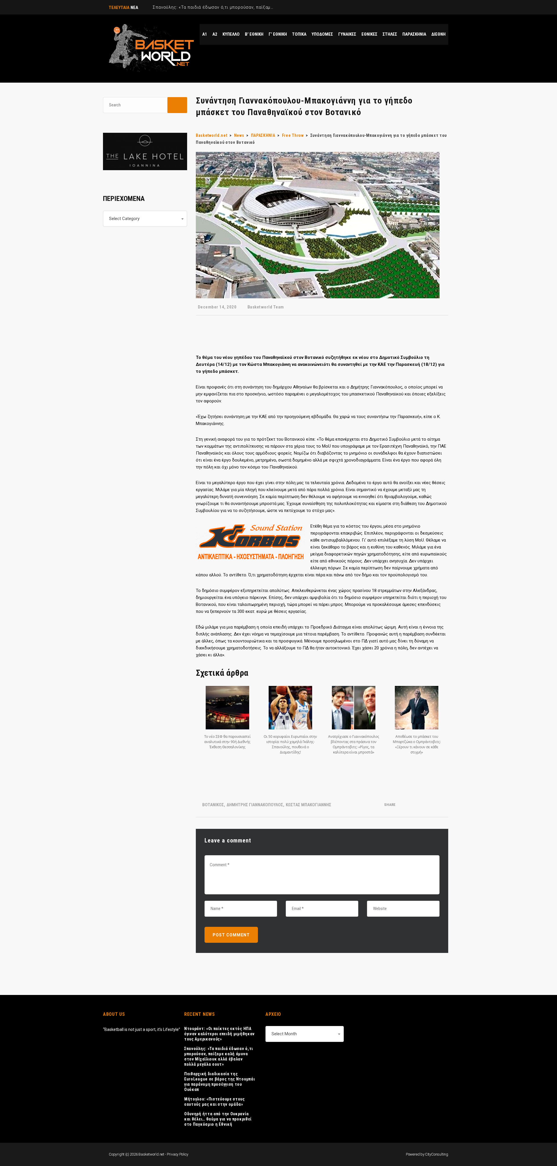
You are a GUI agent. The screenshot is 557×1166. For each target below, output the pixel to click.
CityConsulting (436, 1154)
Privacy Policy (177, 1154)
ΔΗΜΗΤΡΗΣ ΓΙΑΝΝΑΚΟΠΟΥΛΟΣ (255, 804)
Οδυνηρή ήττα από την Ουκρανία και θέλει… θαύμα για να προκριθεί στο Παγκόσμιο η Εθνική (218, 1119)
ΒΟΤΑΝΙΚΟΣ (213, 804)
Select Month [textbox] (284, 1033)
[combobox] (145, 219)
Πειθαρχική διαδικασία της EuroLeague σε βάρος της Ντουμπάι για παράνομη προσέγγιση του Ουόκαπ (219, 1081)
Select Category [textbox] (124, 218)
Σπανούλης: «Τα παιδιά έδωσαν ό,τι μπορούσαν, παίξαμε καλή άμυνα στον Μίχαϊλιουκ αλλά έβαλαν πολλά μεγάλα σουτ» (218, 1056)
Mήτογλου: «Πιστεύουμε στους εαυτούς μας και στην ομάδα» (214, 1102)
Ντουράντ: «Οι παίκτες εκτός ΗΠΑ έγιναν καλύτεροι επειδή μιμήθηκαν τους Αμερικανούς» (219, 1033)
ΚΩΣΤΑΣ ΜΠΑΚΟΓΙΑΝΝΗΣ (308, 804)
